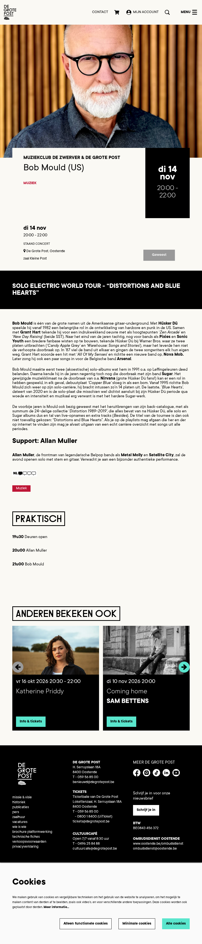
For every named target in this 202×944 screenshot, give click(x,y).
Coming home (127, 692)
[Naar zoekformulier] (167, 12)
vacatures (19, 822)
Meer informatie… (56, 907)
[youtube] (176, 772)
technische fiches (26, 837)
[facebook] (136, 772)
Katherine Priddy (40, 692)
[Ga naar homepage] (10, 12)
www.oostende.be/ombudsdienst (158, 844)
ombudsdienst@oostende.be (155, 849)
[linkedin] (166, 772)
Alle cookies (176, 924)
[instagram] (146, 772)
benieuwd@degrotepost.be (93, 782)
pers (15, 812)
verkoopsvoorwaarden (29, 842)
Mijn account (146, 12)
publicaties (20, 807)
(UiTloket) (105, 817)
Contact (100, 12)
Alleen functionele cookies (86, 924)
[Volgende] (184, 667)
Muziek (29, 183)
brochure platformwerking (32, 832)
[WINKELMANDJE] (117, 12)
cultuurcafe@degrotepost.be (95, 849)
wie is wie (19, 827)
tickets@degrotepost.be (91, 822)
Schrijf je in (146, 810)
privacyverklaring (25, 847)
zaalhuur (18, 817)
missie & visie (22, 798)
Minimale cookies (136, 924)
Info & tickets (31, 722)
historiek (18, 802)
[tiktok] (156, 772)
